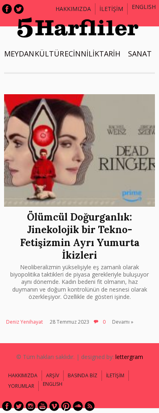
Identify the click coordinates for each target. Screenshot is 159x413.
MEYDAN (19, 53)
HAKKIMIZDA (23, 375)
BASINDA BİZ (82, 375)
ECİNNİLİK (81, 53)
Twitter (19, 9)
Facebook (7, 9)
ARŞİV (52, 375)
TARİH (109, 53)
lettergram (129, 357)
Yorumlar (21, 386)
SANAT (140, 53)
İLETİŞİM (111, 9)
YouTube (42, 406)
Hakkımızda (73, 9)
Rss (90, 406)
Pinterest (66, 406)
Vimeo (54, 406)
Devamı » (122, 321)
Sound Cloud (78, 406)
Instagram (30, 406)
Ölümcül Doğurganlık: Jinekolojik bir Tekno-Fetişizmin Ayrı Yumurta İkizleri (79, 236)
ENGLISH (144, 7)
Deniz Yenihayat (24, 321)
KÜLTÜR (49, 53)
